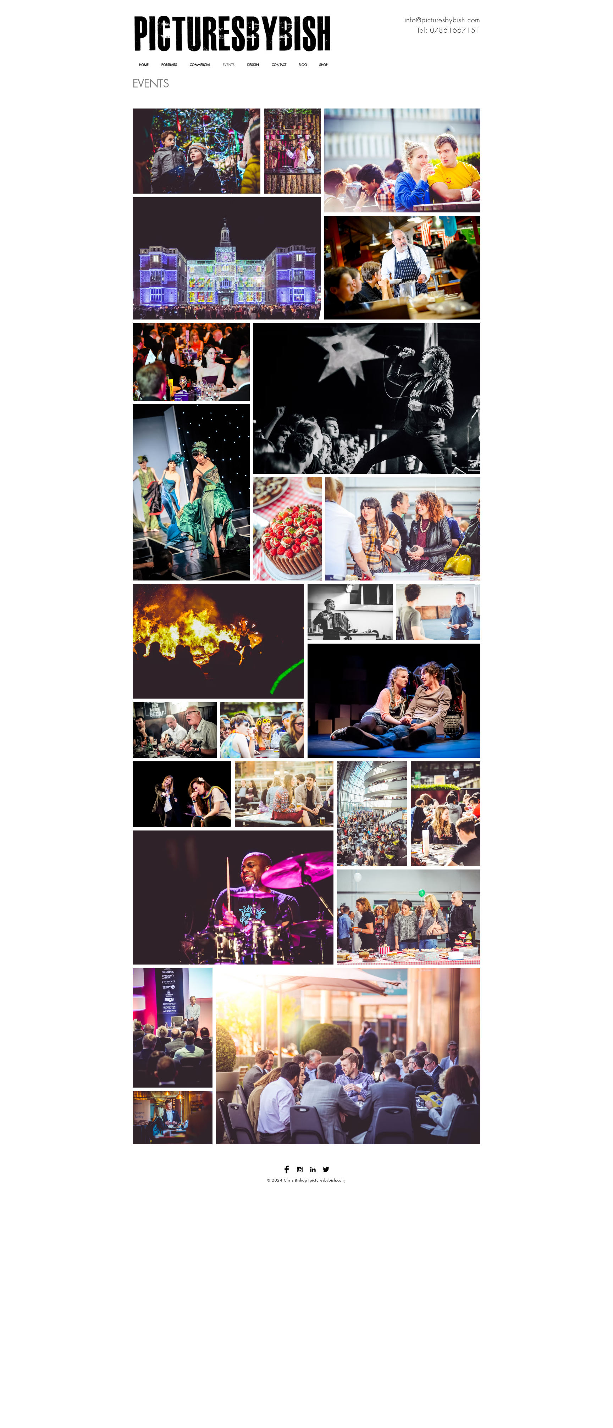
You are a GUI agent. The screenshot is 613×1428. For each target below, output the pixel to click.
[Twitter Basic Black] (326, 1169)
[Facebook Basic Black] (287, 1169)
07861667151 (455, 30)
